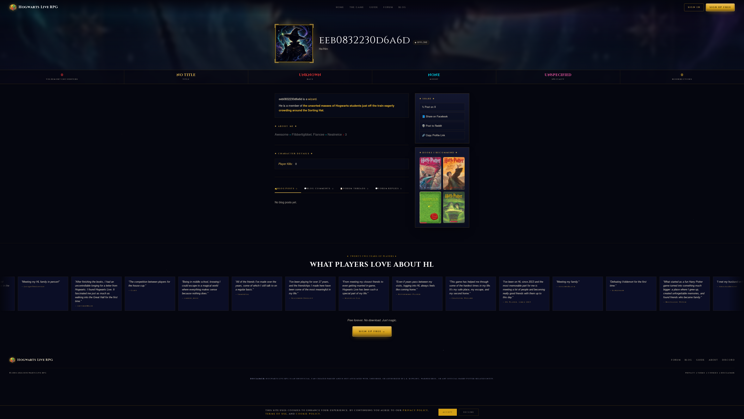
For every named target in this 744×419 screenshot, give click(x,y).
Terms (701, 373)
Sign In (694, 7)
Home (340, 7)
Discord (728, 359)
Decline (468, 412)
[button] (294, 43)
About (713, 359)
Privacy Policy (415, 410)
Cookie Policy (308, 413)
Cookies (713, 373)
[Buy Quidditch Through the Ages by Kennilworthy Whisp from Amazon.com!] (430, 207)
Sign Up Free (720, 7)
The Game (357, 7)
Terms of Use (276, 413)
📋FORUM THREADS (354, 188)
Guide (373, 7)
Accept (448, 412)
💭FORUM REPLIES (388, 188)
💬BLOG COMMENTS (319, 188)
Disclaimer (728, 373)
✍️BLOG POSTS (286, 188)
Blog (402, 7)
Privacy (690, 373)
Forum (388, 7)
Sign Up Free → (372, 331)
